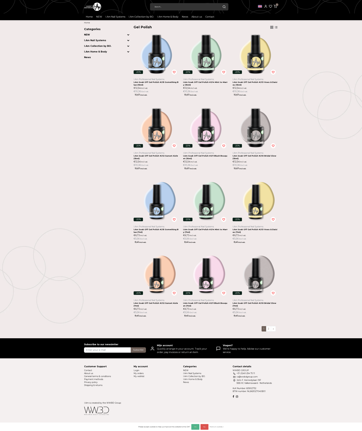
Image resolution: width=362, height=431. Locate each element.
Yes (195, 427)
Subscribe (138, 350)
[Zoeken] (224, 7)
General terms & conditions (97, 376)
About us (196, 16)
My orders (139, 373)
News (185, 16)
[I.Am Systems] (92, 6)
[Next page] (273, 328)
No (204, 427)
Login (136, 370)
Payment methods (93, 379)
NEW (99, 16)
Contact (209, 16)
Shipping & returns (93, 385)
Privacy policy (91, 382)
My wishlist (139, 376)
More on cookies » (217, 427)
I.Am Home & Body (167, 16)
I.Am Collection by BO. (141, 16)
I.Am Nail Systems (115, 16)
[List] (276, 27)
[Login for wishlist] (174, 72)
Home (89, 16)
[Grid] (272, 27)
